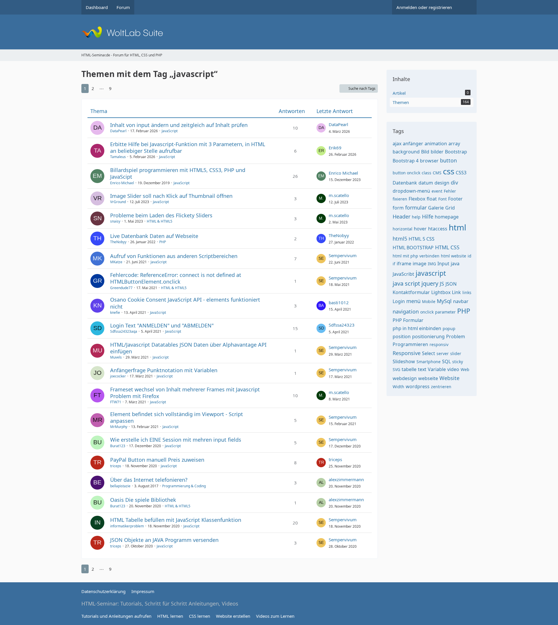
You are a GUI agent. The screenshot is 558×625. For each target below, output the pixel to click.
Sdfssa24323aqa (123, 331)
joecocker (118, 376)
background (406, 151)
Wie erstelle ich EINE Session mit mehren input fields (175, 439)
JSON (451, 284)
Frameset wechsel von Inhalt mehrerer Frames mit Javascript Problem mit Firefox (185, 393)
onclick (427, 312)
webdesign (405, 378)
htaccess (437, 228)
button (448, 160)
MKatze (116, 261)
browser (429, 160)
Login (399, 301)
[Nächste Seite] (120, 88)
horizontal (402, 229)
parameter (445, 312)
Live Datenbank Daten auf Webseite (154, 235)
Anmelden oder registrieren (424, 7)
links (466, 292)
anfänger (413, 143)
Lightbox (440, 292)
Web (465, 369)
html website (453, 256)
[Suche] (466, 7)
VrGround (118, 201)
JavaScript (170, 130)
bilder (437, 151)
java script (406, 283)
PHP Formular (408, 320)
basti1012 (339, 302)
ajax (397, 143)
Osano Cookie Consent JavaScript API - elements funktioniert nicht (185, 303)
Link (456, 292)
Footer (455, 199)
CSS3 (461, 172)
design (441, 183)
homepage (447, 217)
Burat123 (117, 445)
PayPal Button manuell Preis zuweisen (157, 459)
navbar (460, 301)
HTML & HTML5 (159, 221)
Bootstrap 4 (406, 160)
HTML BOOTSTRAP (413, 247)
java (455, 263)
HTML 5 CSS (421, 239)
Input (443, 263)
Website (449, 378)
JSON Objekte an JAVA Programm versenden (164, 539)
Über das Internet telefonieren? (148, 479)
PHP (162, 241)
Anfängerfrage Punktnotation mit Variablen (163, 370)
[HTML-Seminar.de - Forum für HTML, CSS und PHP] (279, 32)
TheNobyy (118, 241)
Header (401, 216)
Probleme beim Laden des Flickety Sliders (161, 215)
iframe (404, 263)
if (394, 263)
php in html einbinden (417, 328)
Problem (455, 336)
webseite (428, 378)
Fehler (450, 191)
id (469, 256)
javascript (431, 273)
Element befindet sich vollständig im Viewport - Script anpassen (176, 417)
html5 (400, 238)
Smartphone (428, 361)
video (453, 369)
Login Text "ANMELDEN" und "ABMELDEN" (162, 325)
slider (455, 353)
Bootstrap (456, 151)
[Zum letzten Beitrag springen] (321, 127)
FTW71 (115, 402)
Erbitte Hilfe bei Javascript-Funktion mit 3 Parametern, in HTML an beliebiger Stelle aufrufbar (187, 147)
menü (413, 301)
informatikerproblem (127, 526)
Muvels (116, 357)
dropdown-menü (411, 191)
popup (449, 328)
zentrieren (441, 386)
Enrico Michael (122, 182)
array (454, 143)
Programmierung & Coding (184, 485)
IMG (432, 263)
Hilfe (427, 216)
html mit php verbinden (416, 256)
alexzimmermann (346, 479)
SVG (396, 369)
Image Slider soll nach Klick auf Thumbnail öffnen (171, 195)
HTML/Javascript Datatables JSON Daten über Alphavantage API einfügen (188, 348)
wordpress (418, 386)
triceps (115, 465)
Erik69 (335, 148)
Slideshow (404, 361)
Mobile (428, 301)
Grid (450, 208)
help (416, 217)
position (402, 336)
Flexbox (417, 199)
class (426, 172)
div (454, 182)
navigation (406, 311)
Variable (437, 369)
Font (442, 199)
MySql (444, 301)
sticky (457, 361)
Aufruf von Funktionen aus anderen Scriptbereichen (173, 255)
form (398, 208)
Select (428, 353)
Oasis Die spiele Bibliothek (143, 499)
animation (436, 143)
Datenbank (405, 183)
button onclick (406, 172)
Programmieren (410, 344)
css (448, 171)
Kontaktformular (411, 292)
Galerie (436, 208)
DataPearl (118, 130)
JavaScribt (403, 274)
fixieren (400, 199)
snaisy (115, 221)
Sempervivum (343, 255)
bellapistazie (120, 485)
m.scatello (339, 195)
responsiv (439, 344)
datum (426, 183)
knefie (115, 312)
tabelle (409, 369)
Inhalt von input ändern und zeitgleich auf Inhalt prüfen (179, 124)
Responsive (407, 353)
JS (442, 283)
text (422, 369)
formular (416, 207)
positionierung (428, 336)
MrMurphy (118, 426)
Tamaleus (118, 156)
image (419, 263)
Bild (425, 151)
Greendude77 (121, 287)
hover (420, 228)
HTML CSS (447, 247)
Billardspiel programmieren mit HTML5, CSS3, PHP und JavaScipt (177, 173)
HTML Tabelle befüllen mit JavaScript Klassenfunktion (175, 519)
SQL (446, 361)
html (457, 227)
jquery (429, 283)
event (437, 191)
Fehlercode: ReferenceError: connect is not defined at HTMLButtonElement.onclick (175, 278)
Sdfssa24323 (342, 325)
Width (398, 386)
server (443, 353)
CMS (437, 172)
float (432, 199)
